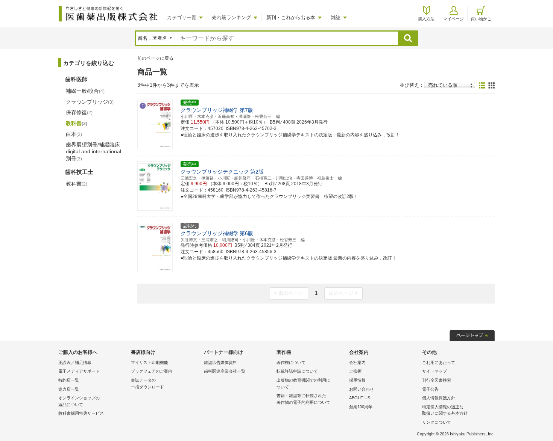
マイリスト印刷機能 (149, 362)
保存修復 (79, 112)
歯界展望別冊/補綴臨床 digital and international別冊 (93, 151)
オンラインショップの (79, 401)
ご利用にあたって (438, 362)
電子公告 (430, 389)
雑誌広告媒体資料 (220, 362)
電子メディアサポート (79, 371)
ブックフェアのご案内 (151, 371)
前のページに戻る (155, 58)
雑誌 (335, 17)
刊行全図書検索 (436, 380)
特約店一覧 (68, 380)
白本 (74, 134)
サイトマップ (434, 371)
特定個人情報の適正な (445, 410)
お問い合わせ (361, 389)
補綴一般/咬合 (85, 91)
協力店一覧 (68, 389)
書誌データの (147, 383)
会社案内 (357, 362)
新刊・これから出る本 (290, 17)
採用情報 (357, 380)
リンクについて (436, 422)
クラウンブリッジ (90, 102)
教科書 (76, 123)
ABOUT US (359, 398)
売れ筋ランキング (231, 17)
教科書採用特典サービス (81, 413)
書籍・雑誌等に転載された (303, 399)
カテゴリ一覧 (181, 17)
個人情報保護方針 (438, 398)
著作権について (290, 362)
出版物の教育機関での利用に (303, 383)
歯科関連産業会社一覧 (224, 371)
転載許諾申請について (297, 371)
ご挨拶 (355, 371)
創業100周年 (360, 407)
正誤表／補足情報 (74, 362)
